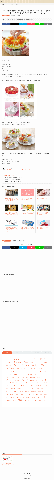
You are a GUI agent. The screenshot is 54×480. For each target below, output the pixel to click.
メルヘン (38, 382)
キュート (25, 368)
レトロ (21, 386)
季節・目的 (37, 352)
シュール (28, 371)
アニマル (17, 362)
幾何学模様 (27, 391)
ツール (44, 374)
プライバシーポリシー (23, 475)
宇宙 (15, 391)
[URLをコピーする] (48, 24)
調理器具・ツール (7, 15)
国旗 (42, 388)
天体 (10, 391)
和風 (37, 388)
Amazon (16, 169)
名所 (32, 388)
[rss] (27, 473)
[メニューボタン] (1, 1)
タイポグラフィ (30, 375)
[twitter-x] (24, 473)
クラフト (40, 368)
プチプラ (43, 380)
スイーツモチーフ (16, 375)
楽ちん (23, 394)
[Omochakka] (27, 1)
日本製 (14, 240)
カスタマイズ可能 (37, 365)
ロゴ (27, 385)
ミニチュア (25, 382)
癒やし (12, 397)
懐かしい (41, 391)
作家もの (13, 388)
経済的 (27, 397)
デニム (8, 377)
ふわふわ (28, 359)
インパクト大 (18, 365)
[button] (6, 24)
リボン (14, 385)
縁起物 (33, 397)
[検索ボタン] (52, 1)
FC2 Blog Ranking (6, 463)
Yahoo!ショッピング (27, 169)
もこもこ (42, 359)
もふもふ (9, 362)
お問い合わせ (32, 475)
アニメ (26, 362)
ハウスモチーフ (30, 377)
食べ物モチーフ (30, 400)
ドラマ (12, 377)
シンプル (37, 371)
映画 (11, 394)
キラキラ (33, 368)
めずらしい (35, 359)
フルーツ (25, 380)
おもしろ (15, 359)
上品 (32, 385)
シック (22, 371)
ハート (39, 377)
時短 (17, 394)
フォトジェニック (14, 380)
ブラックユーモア (34, 380)
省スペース (20, 397)
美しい (39, 397)
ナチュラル (20, 377)
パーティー (19, 240)
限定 (20, 400)
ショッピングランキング (8, 464)
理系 (41, 394)
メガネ (32, 382)
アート (40, 362)
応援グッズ (33, 391)
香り (40, 400)
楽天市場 (9, 169)
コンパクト (14, 372)
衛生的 (14, 400)
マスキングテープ (12, 382)
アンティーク (33, 362)
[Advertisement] (27, 262)
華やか (8, 400)
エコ (27, 365)
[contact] (29, 473)
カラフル (10, 368)
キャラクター (46, 352)
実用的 (20, 391)
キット (17, 368)
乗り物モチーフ (39, 385)
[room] (26, 473)
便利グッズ (21, 388)
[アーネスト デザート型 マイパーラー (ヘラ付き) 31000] (18, 149)
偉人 (28, 388)
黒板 (8, 402)
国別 (17, 352)
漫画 (28, 394)
